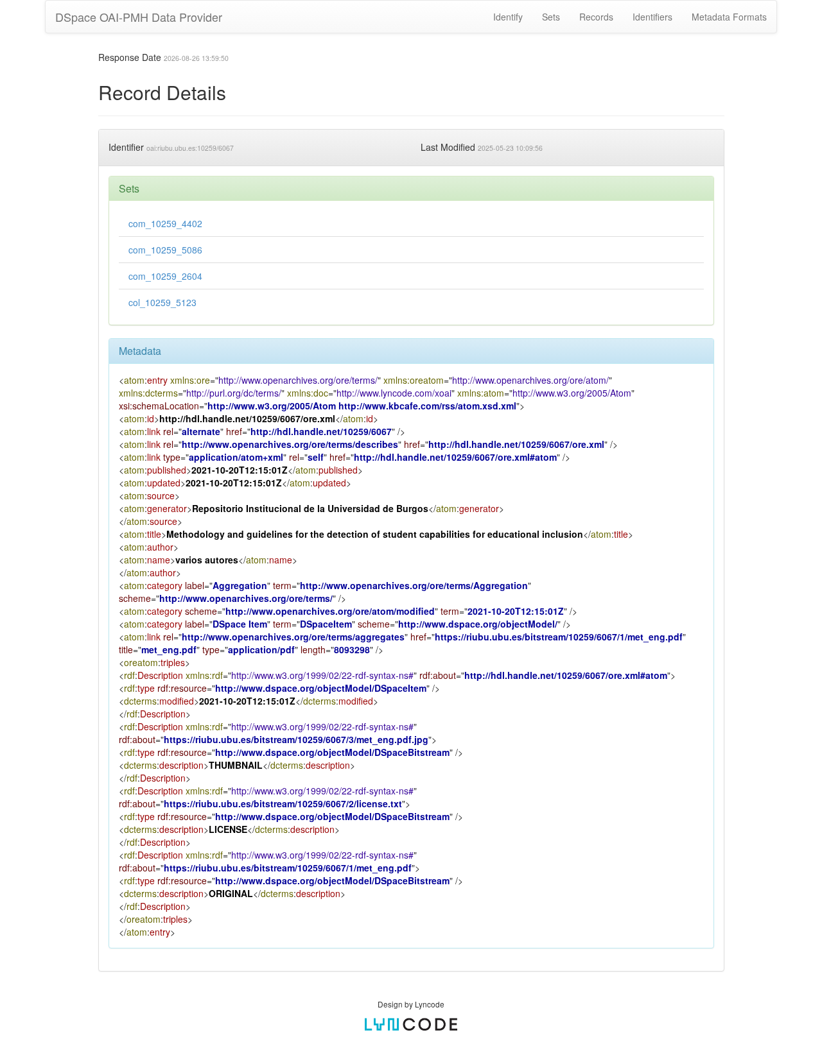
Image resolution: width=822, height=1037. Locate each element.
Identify (508, 16)
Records (596, 16)
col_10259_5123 (162, 302)
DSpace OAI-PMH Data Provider (138, 16)
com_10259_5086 (165, 249)
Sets (551, 16)
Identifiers (652, 16)
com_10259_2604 (165, 276)
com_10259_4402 (165, 223)
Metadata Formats (729, 16)
